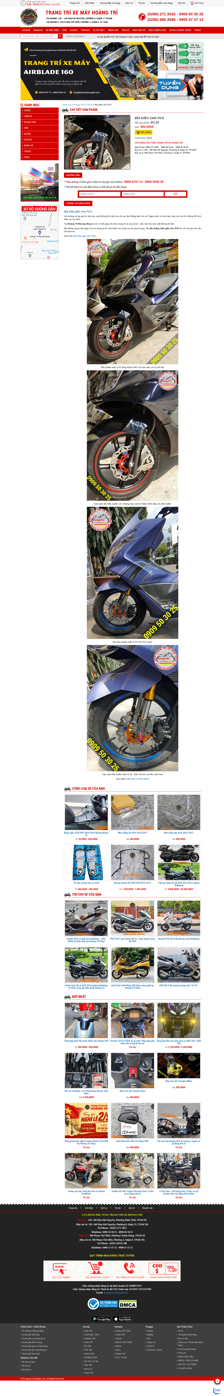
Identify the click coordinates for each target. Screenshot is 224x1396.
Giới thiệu (89, 3)
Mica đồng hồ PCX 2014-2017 (132, 832)
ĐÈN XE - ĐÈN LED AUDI (188, 1360)
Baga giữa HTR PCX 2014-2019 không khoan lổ (86, 834)
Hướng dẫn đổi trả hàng (32, 1342)
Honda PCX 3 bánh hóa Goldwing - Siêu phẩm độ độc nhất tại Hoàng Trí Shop (86, 940)
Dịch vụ (129, 3)
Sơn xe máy (183, 1338)
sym (64, 30)
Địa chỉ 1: (82, 1220)
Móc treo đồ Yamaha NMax (178, 1081)
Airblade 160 (90, 1338)
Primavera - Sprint (154, 1350)
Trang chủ (75, 3)
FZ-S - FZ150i (121, 1357)
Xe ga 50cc (99, 30)
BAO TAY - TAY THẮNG (187, 1364)
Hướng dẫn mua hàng (161, 3)
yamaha (38, 30)
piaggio (85, 30)
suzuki (74, 30)
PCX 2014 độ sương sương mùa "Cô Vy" (178, 985)
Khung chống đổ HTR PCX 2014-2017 (132, 882)
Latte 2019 (120, 1334)
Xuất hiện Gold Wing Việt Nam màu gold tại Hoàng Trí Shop (132, 986)
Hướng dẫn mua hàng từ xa (33, 1338)
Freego (119, 1338)
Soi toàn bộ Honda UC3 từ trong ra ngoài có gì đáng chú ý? (178, 1142)
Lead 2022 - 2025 (92, 1334)
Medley (150, 1334)
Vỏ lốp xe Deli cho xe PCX (86, 882)
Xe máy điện (52, 30)
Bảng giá (113, 30)
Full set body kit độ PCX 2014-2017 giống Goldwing (178, 884)
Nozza (118, 1346)
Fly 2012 (150, 1346)
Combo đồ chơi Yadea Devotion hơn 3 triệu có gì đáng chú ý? (133, 1192)
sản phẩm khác (157, 30)
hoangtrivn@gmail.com (116, 1292)
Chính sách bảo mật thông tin (34, 1350)
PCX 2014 (87, 104)
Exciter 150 (120, 1353)
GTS (148, 1338)
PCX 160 (88, 1350)
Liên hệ (181, 3)
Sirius (118, 1350)
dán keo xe (139, 30)
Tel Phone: (103, 1228)
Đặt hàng (145, 132)
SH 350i (88, 1346)
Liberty (150, 1331)
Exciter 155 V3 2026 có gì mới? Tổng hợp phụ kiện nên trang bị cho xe (132, 1042)
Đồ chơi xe (26, 1365)
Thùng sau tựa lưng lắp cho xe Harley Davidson (86, 1192)
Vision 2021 (89, 1353)
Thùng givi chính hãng (187, 1334)
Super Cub (89, 1372)
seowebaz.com (39, 1378)
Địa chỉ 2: (84, 1235)
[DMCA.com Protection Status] (127, 1303)
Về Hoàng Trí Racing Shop (33, 1331)
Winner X (88, 1369)
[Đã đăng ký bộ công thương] (103, 1303)
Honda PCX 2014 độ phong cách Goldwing (178, 938)
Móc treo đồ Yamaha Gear (132, 1091)
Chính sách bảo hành (31, 1353)
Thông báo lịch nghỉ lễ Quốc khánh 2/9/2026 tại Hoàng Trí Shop (86, 1142)
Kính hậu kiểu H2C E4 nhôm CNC (132, 1141)
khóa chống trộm (180, 30)
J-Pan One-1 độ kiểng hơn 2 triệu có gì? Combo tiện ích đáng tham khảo (179, 1192)
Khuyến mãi (147, 1208)
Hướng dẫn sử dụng (110, 3)
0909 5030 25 (154, 181)
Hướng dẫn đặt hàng (30, 1334)
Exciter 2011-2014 (123, 1331)
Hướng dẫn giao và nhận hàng (35, 1346)
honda (26, 30)
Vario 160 (89, 1342)
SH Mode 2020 (91, 1357)
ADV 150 (88, 1365)
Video (197, 30)
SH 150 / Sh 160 (91, 1361)
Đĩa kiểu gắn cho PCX (78, 211)
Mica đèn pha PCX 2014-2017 (178, 832)
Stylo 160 (88, 1331)
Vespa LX (151, 1342)
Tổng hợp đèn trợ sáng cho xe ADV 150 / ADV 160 (179, 1042)
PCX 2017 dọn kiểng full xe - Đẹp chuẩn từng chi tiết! (132, 940)
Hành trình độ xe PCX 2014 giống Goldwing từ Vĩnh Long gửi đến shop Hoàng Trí (86, 986)
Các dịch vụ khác (185, 1368)
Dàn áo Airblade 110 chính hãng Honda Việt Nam (86, 1092)
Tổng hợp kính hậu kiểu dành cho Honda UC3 (86, 1040)
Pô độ (180, 1331)
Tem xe (125, 30)
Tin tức (141, 3)
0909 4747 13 (133, 181)
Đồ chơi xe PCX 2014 (138, 779)
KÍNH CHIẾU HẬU (185, 1356)
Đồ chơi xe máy (28, 1362)
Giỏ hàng (199, 3)
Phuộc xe (182, 1353)
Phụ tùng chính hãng (187, 1349)
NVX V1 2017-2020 (124, 1342)
